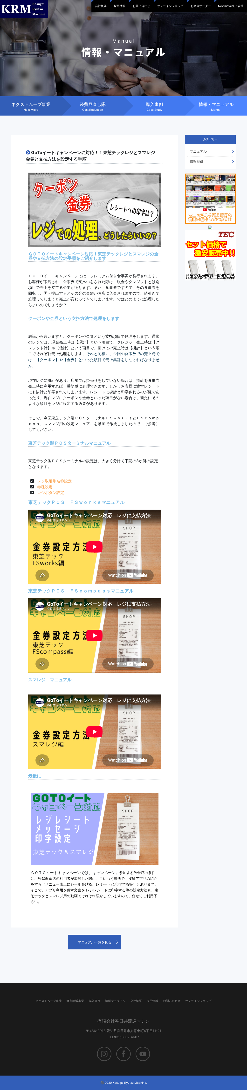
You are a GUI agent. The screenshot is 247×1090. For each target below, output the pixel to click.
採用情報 (119, 6)
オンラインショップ (170, 6)
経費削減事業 (75, 1001)
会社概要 (101, 6)
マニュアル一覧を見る (94, 942)
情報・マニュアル (216, 106)
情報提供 (196, 161)
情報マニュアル (115, 1001)
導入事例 (154, 106)
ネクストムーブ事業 (30, 106)
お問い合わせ (141, 6)
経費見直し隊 (93, 106)
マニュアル (198, 151)
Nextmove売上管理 (230, 6)
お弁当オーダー (201, 6)
